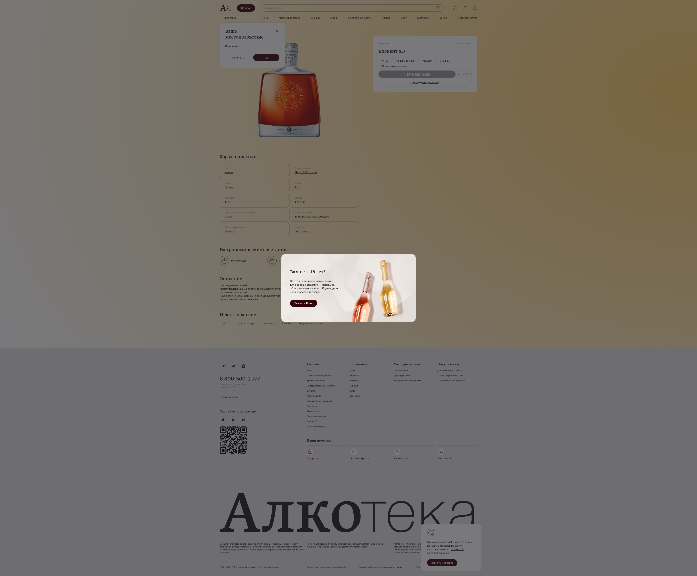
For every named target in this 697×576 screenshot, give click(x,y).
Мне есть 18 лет (303, 303)
